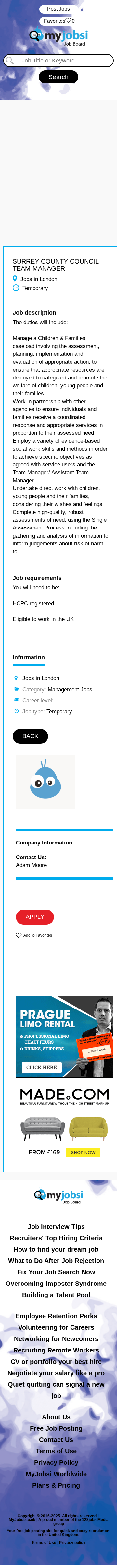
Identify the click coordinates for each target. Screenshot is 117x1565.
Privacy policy (72, 1542)
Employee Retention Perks (56, 1316)
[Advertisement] (58, 158)
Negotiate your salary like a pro (56, 1373)
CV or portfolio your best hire (56, 1361)
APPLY (35, 916)
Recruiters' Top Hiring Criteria (56, 1238)
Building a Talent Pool (56, 1294)
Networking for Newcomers (56, 1338)
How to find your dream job (56, 1249)
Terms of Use (56, 1451)
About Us (56, 1417)
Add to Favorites (37, 935)
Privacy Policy (56, 1462)
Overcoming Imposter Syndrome (56, 1283)
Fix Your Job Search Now (56, 1272)
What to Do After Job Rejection (56, 1260)
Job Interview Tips (56, 1226)
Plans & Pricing (56, 1485)
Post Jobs (58, 9)
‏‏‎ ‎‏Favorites (59, 21)
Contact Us (56, 1439)
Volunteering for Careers (56, 1327)
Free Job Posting (56, 1428)
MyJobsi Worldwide (56, 1473)
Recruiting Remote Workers (56, 1350)
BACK (30, 736)
